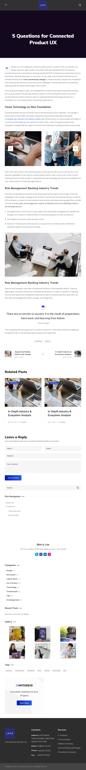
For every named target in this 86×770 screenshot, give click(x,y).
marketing (38, 341)
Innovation (13, 383)
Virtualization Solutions (67, 752)
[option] (23, 148)
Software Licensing (65, 744)
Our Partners (12, 583)
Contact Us (11, 506)
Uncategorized (12, 600)
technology (56, 670)
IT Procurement (64, 739)
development (19, 670)
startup (47, 341)
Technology (11, 587)
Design (9, 570)
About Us (10, 503)
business (9, 670)
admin (24, 422)
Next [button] (75, 148)
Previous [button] (10, 148)
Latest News (12, 579)
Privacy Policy (13, 515)
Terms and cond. (14, 511)
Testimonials (12, 591)
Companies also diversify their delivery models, (23, 119)
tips (65, 670)
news (39, 670)
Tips (8, 595)
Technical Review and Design (69, 748)
